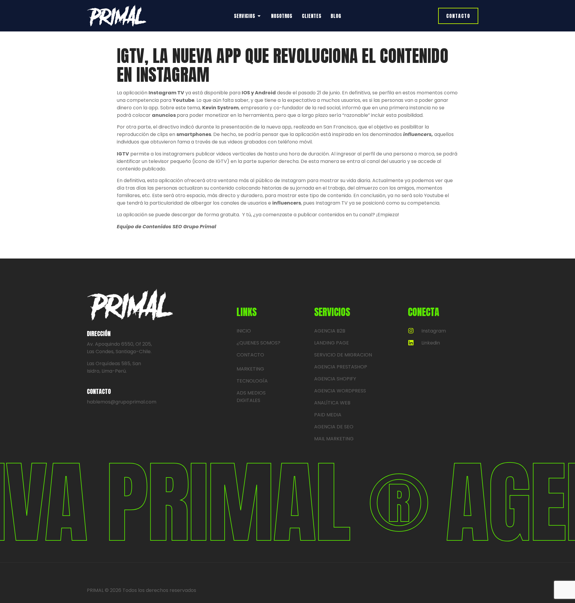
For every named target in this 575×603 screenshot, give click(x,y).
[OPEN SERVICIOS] (259, 15)
